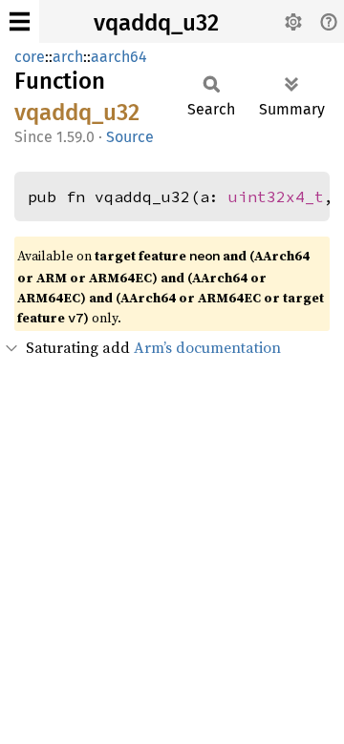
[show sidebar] (19, 21)
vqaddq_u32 (156, 23)
